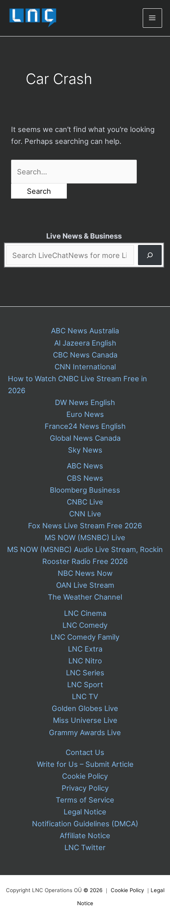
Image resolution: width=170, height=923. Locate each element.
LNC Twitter (85, 847)
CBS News (85, 478)
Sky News (85, 449)
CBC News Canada (85, 354)
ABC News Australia (85, 330)
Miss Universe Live (85, 720)
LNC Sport (85, 684)
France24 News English (85, 426)
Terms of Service (85, 799)
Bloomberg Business (85, 489)
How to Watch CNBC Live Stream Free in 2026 (77, 384)
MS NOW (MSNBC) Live (85, 537)
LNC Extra (85, 648)
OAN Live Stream (85, 585)
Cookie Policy (85, 776)
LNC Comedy (85, 625)
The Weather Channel (85, 596)
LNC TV (85, 696)
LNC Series (85, 672)
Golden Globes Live (85, 708)
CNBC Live (85, 501)
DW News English (85, 402)
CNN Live (85, 513)
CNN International (85, 366)
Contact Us (85, 752)
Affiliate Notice (85, 835)
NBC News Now (85, 573)
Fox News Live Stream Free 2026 (85, 525)
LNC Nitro (85, 660)
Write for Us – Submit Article (85, 764)
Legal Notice (85, 811)
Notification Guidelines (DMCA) (85, 823)
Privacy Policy (85, 787)
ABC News (85, 465)
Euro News (85, 414)
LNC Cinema (85, 613)
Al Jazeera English (85, 342)
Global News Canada (85, 438)
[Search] (150, 255)
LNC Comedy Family (85, 637)
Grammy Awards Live (85, 732)
